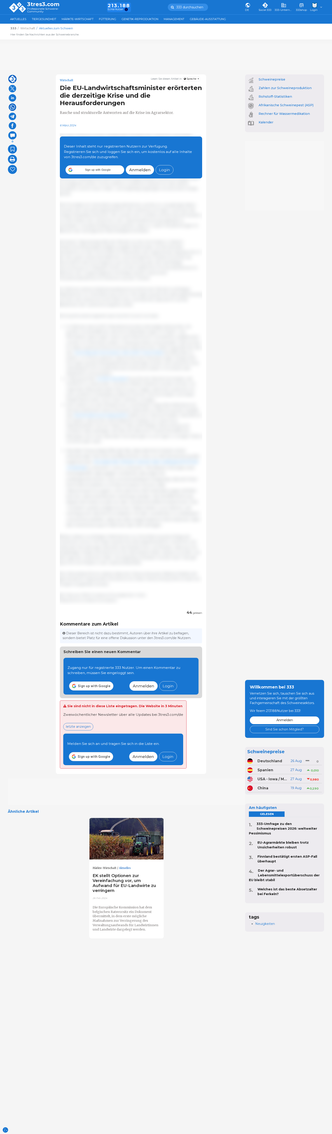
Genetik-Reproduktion (140, 19)
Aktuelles (18, 19)
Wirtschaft (66, 80)
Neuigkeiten (265, 924)
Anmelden (140, 169)
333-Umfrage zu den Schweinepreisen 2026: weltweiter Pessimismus (283, 828)
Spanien (265, 770)
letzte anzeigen (78, 727)
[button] (94, 169)
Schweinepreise (272, 79)
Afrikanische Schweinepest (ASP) (286, 105)
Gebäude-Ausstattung (208, 19)
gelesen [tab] (267, 814)
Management (174, 19)
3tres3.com (43, 4)
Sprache (191, 78)
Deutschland (269, 761)
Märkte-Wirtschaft (78, 19)
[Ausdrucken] (12, 159)
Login (164, 169)
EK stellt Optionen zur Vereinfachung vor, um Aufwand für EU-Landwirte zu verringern (124, 883)
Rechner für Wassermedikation (284, 114)
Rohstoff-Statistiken (275, 97)
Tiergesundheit (44, 19)
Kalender (266, 122)
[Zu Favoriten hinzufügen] (12, 149)
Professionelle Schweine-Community (43, 10)
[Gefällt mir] (12, 169)
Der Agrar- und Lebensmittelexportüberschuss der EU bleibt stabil (284, 875)
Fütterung (107, 19)
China (262, 788)
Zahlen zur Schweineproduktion (285, 88)
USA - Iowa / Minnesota (272, 779)
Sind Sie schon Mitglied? (284, 729)
